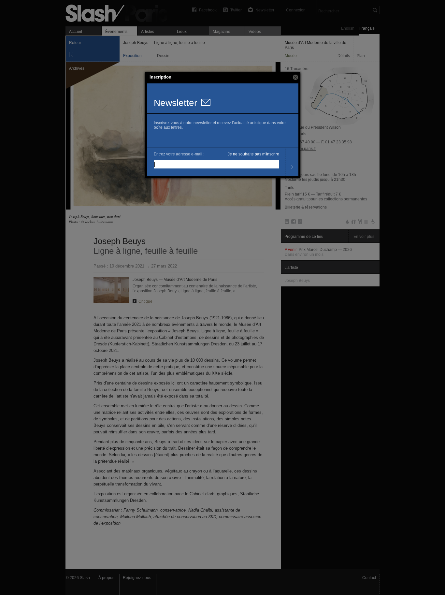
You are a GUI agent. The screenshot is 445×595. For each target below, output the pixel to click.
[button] (295, 77)
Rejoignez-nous (137, 577)
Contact (369, 577)
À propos (106, 577)
